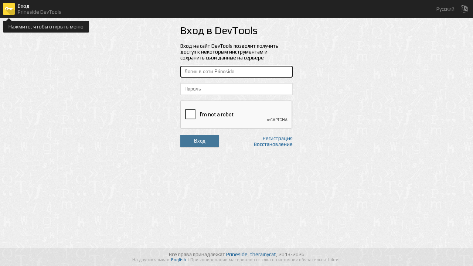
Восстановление (273, 144)
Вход (199, 141)
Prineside (237, 254)
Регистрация (278, 138)
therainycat (263, 254)
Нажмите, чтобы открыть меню (46, 27)
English (179, 259)
